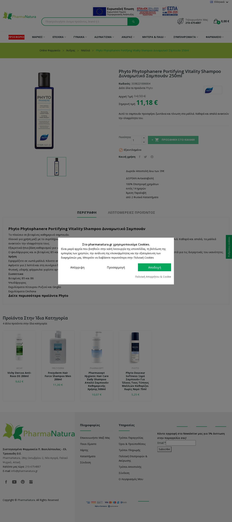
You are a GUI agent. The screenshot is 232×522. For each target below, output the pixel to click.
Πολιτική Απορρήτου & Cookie (153, 276)
